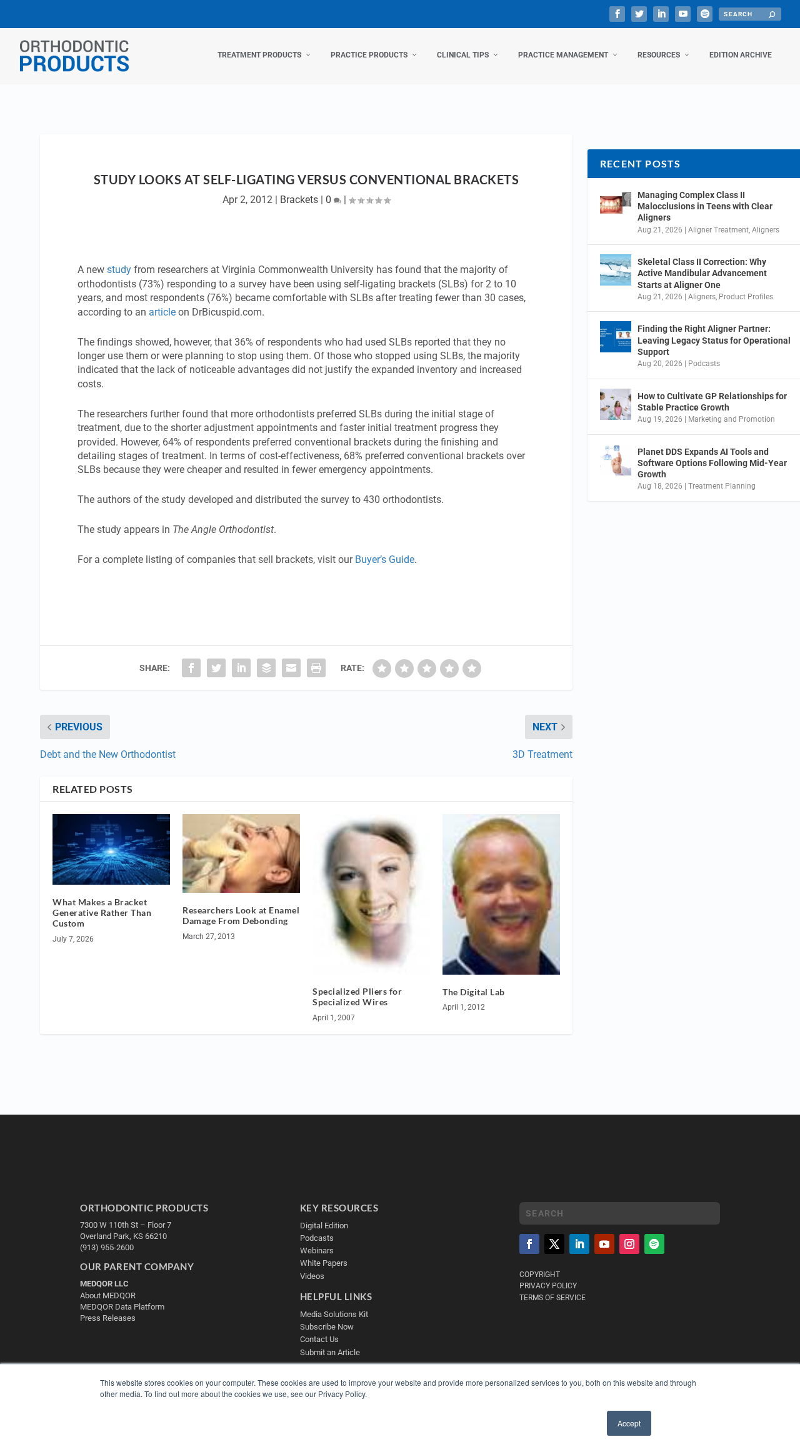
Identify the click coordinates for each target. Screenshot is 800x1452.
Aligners (765, 230)
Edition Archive (740, 55)
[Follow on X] (554, 1244)
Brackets (299, 200)
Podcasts (704, 363)
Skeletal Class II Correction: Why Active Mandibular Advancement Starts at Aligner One (702, 273)
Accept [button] (629, 1423)
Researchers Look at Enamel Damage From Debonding (240, 915)
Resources (659, 55)
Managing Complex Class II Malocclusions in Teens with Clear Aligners (705, 206)
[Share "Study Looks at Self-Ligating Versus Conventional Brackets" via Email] (291, 667)
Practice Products (369, 55)
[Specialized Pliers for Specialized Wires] (371, 894)
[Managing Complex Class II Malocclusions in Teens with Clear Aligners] (615, 203)
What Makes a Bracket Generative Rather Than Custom (101, 912)
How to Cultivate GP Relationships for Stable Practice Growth (712, 401)
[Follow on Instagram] (629, 1244)
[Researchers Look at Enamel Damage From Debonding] (241, 853)
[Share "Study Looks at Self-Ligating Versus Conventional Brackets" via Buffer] (266, 667)
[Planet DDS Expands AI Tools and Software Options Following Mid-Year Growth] (615, 459)
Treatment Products (259, 55)
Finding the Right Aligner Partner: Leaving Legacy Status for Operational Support (714, 340)
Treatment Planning (722, 486)
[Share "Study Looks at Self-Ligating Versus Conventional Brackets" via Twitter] (216, 667)
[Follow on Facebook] (529, 1244)
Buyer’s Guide (384, 559)
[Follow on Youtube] (604, 1244)
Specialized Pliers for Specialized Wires (357, 996)
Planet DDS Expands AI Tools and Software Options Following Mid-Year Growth (712, 463)
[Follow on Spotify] (654, 1244)
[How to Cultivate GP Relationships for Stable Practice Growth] (615, 404)
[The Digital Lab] (501, 894)
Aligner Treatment (718, 230)
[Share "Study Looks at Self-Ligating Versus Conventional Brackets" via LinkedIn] (241, 667)
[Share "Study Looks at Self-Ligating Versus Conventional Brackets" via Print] (316, 667)
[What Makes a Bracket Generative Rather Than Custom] (111, 849)
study (119, 270)
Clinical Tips (463, 55)
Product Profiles (746, 296)
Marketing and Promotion (731, 419)
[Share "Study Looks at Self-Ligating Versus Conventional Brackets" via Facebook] (191, 667)
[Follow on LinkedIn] (579, 1244)
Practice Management (563, 55)
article (162, 312)
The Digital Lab (473, 992)
